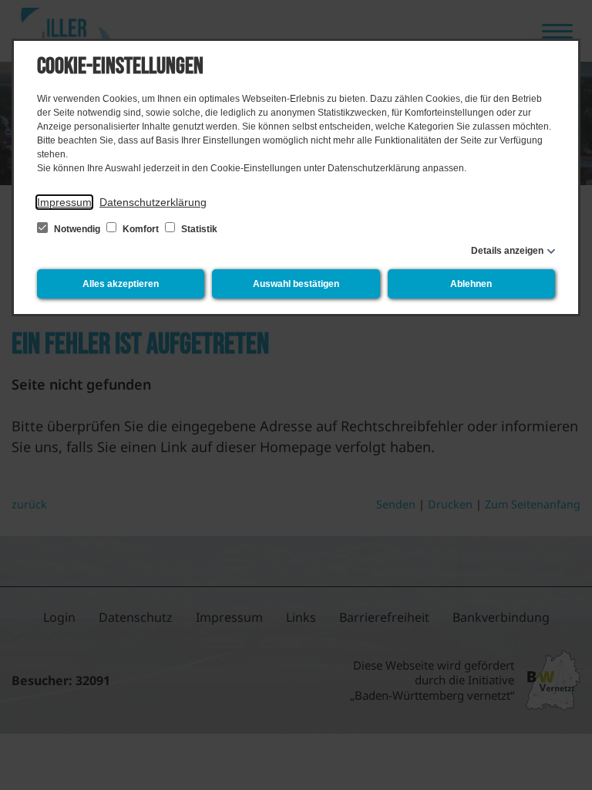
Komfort (140, 229)
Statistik (198, 229)
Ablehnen (471, 284)
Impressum (64, 202)
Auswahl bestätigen (296, 284)
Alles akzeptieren (120, 284)
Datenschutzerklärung (153, 202)
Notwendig (77, 229)
